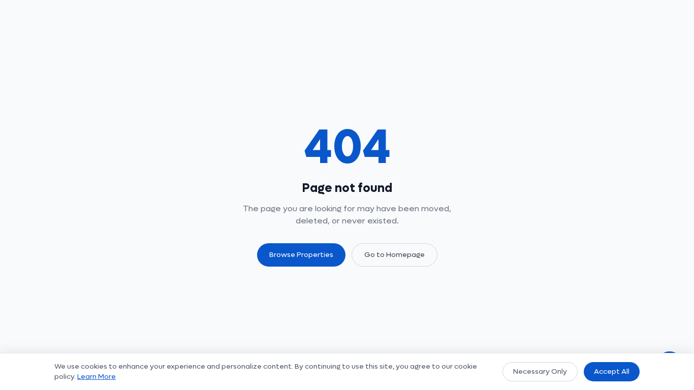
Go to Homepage (394, 254)
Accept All (611, 371)
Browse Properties (301, 254)
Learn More (96, 376)
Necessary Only (540, 371)
